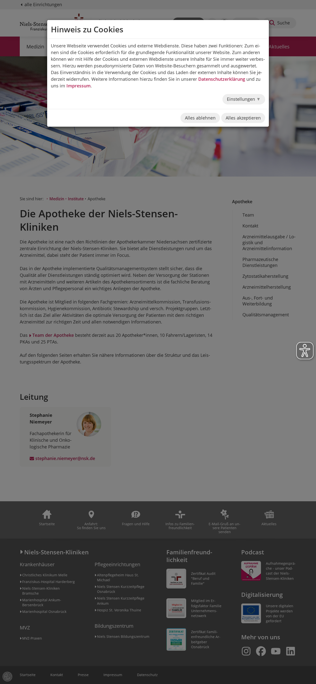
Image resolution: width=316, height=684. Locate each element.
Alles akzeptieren (243, 118)
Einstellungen (241, 99)
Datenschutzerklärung (221, 79)
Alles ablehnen (200, 118)
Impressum (78, 86)
